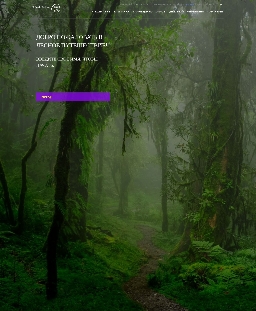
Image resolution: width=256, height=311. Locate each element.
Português (178, 4)
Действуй (176, 11)
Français (147, 4)
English (138, 4)
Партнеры (215, 11)
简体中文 (129, 4)
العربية (121, 4)
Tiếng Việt (210, 4)
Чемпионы (195, 11)
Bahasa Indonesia (162, 4)
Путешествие (100, 11)
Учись (160, 11)
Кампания (121, 11)
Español (199, 4)
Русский (189, 4)
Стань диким (143, 11)
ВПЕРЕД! (46, 97)
